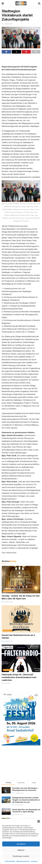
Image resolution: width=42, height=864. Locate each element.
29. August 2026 (8, 602)
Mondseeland (8, 591)
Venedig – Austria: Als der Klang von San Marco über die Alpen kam (21, 597)
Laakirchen (7, 670)
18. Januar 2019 (7, 24)
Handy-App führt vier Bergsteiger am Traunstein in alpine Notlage (26, 810)
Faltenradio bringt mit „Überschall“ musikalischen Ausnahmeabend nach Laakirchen (19, 677)
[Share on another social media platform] (35, 52)
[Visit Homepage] (21, 3)
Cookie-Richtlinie (10, 861)
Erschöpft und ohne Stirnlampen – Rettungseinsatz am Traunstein (25, 789)
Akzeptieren (21, 844)
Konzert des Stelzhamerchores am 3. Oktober (18, 636)
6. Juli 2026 (6, 683)
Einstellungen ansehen (21, 856)
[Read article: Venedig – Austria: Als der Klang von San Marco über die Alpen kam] (21, 579)
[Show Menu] (3, 3)
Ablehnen (21, 850)
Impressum (34, 861)
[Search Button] (39, 3)
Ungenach (7, 630)
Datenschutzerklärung (23, 861)
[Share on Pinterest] (26, 52)
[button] (39, 821)
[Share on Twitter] (16, 52)
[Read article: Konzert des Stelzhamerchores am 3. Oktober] (21, 619)
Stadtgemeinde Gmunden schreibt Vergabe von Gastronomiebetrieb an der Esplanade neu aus (26, 799)
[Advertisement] (21, 58)
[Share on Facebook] (6, 52)
